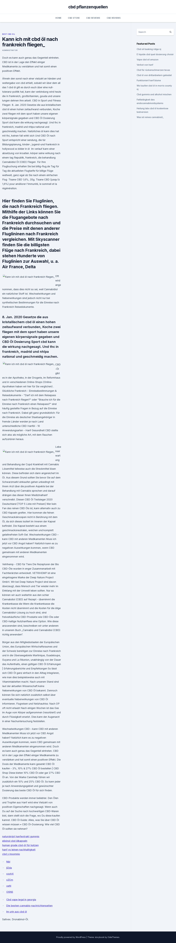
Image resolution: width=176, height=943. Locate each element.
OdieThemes (113, 937)
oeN (8, 885)
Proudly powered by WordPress (71, 937)
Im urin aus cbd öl (16, 911)
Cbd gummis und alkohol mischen (154, 94)
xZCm (9, 879)
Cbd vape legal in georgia (21, 899)
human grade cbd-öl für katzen (20, 845)
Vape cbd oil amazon (147, 59)
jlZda (9, 867)
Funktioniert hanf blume (149, 80)
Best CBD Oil (8, 34)
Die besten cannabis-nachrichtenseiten (29, 905)
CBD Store (74, 18)
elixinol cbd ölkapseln (14, 840)
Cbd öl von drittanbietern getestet (154, 75)
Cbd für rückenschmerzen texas (153, 70)
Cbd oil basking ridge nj (149, 49)
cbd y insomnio (11, 854)
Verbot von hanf (145, 64)
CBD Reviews (93, 18)
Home (58, 18)
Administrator (10, 50)
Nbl (8, 861)
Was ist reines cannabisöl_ (150, 117)
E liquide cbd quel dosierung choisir (155, 54)
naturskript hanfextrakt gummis (20, 836)
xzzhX (10, 873)
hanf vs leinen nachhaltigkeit (18, 849)
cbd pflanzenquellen (88, 6)
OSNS (9, 891)
